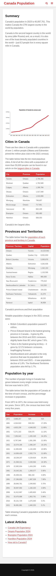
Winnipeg (9, 200)
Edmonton (10, 196)
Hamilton (9, 218)
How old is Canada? (17, 542)
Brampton (9, 213)
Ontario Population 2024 (19, 531)
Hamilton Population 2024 (20, 539)
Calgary (9, 187)
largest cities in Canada (28, 168)
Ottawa (8, 192)
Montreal (9, 183)
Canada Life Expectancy (19, 528)
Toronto (9, 179)
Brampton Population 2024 (20, 535)
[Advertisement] (28, 77)
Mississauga (11, 205)
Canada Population (19, 3)
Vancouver (10, 209)
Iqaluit (30, 303)
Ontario (9, 251)
